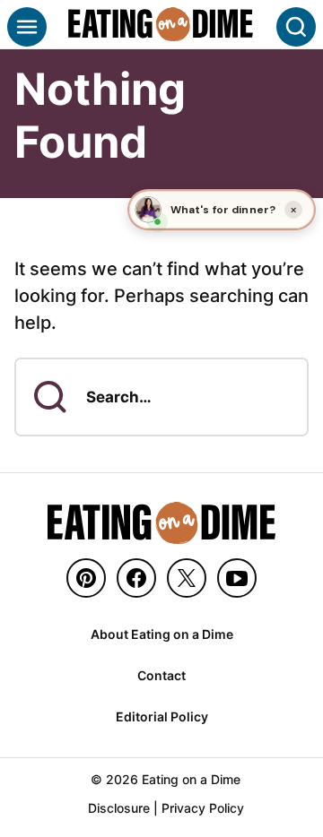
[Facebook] (136, 578)
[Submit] (50, 396)
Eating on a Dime (161, 24)
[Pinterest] (86, 578)
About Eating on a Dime (162, 634)
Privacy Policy (203, 807)
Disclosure (119, 807)
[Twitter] (186, 578)
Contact (161, 675)
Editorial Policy (162, 716)
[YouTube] (237, 578)
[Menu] (27, 27)
